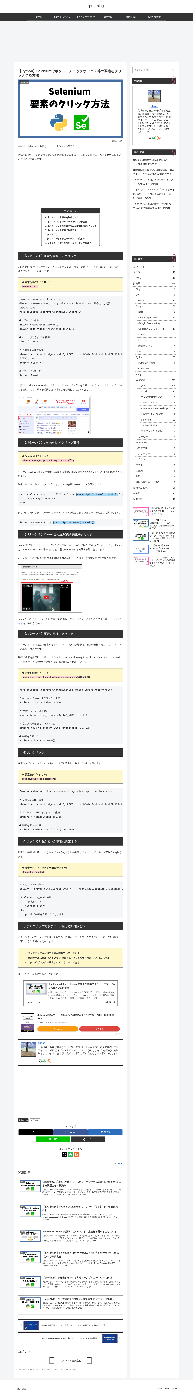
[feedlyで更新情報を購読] (44, 1061)
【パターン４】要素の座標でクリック (65, 230)
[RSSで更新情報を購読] (49, 1061)
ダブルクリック (54, 234)
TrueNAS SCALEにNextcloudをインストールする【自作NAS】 (153, 181)
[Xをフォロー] (40, 1061)
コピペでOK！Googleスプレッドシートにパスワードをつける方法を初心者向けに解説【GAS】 (154, 193)
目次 (66, 210)
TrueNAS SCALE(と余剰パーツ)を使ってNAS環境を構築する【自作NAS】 (153, 205)
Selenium (24, 1120)
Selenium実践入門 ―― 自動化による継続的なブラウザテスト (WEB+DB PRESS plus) (75, 1017)
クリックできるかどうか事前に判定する (66, 238)
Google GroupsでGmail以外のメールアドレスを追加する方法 (153, 162)
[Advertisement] (96, 42)
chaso (41, 1043)
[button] (88, 1139)
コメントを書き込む (70, 1360)
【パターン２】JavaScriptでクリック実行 (67, 221)
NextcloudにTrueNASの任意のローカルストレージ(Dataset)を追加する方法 (153, 172)
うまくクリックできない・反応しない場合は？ (69, 243)
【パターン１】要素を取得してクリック (66, 217)
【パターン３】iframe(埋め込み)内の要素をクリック (72, 226)
